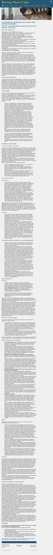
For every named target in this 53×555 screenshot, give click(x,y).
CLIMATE (6, 5)
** (7, 25)
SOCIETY (15, 5)
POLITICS (32, 5)
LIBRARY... (44, 5)
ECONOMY (26, 5)
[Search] (51, 2)
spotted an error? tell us (6, 550)
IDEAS (11, 5)
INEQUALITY (37, 5)
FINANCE (20, 5)
